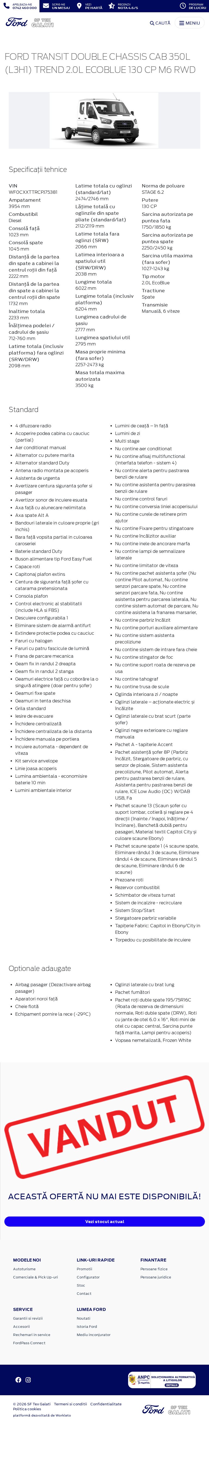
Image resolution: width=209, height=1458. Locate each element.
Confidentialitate (106, 1404)
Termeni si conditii (70, 1404)
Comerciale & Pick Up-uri (35, 1277)
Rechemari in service (31, 1334)
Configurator (88, 1277)
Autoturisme (24, 1269)
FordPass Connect (29, 1343)
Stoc (81, 1285)
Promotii (84, 1269)
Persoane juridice (155, 1277)
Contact (84, 1293)
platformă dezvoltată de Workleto (42, 1415)
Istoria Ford (87, 1326)
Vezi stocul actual (104, 1221)
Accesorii (21, 1326)
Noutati (83, 1318)
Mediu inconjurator (93, 1334)
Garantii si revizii (28, 1318)
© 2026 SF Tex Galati (32, 1404)
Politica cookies (27, 1409)
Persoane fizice (154, 1269)
